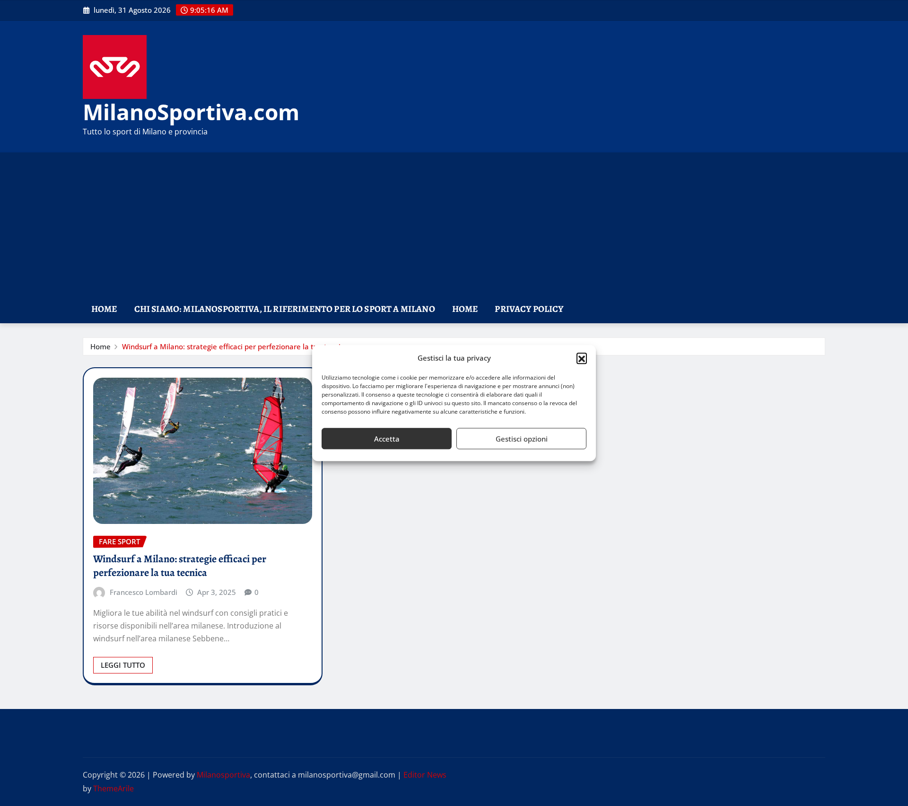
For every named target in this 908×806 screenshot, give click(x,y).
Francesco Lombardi (143, 592)
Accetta (387, 438)
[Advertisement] (454, 224)
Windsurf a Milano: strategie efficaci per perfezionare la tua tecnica (235, 346)
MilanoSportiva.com (191, 111)
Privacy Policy (529, 308)
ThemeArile (113, 788)
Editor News (424, 775)
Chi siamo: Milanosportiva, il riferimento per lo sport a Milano (284, 308)
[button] (581, 358)
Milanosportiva (223, 775)
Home (104, 308)
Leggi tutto (123, 665)
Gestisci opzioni (522, 438)
